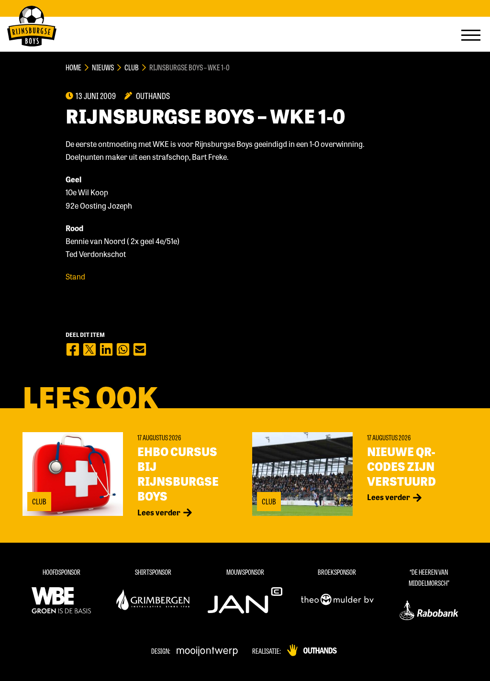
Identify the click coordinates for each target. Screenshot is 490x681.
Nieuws (103, 67)
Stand (75, 276)
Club (131, 67)
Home (73, 67)
